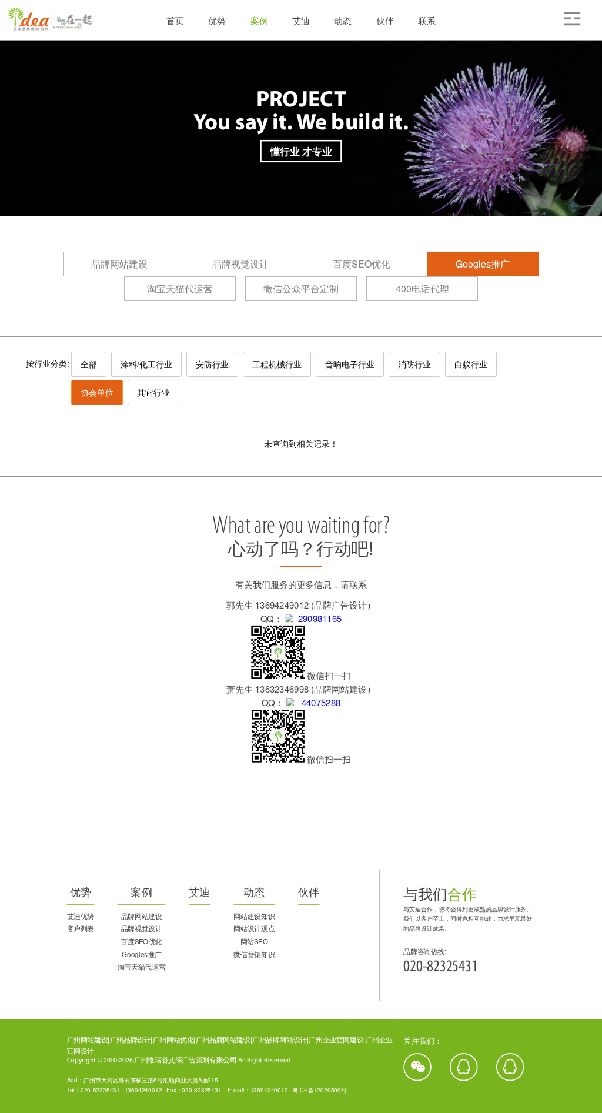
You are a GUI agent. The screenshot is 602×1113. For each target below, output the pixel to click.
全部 (89, 364)
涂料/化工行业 (146, 364)
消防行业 (414, 364)
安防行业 (212, 364)
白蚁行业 (470, 364)
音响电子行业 (349, 364)
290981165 (317, 618)
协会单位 (97, 392)
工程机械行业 (277, 364)
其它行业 (153, 392)
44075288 (317, 702)
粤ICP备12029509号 (319, 1089)
